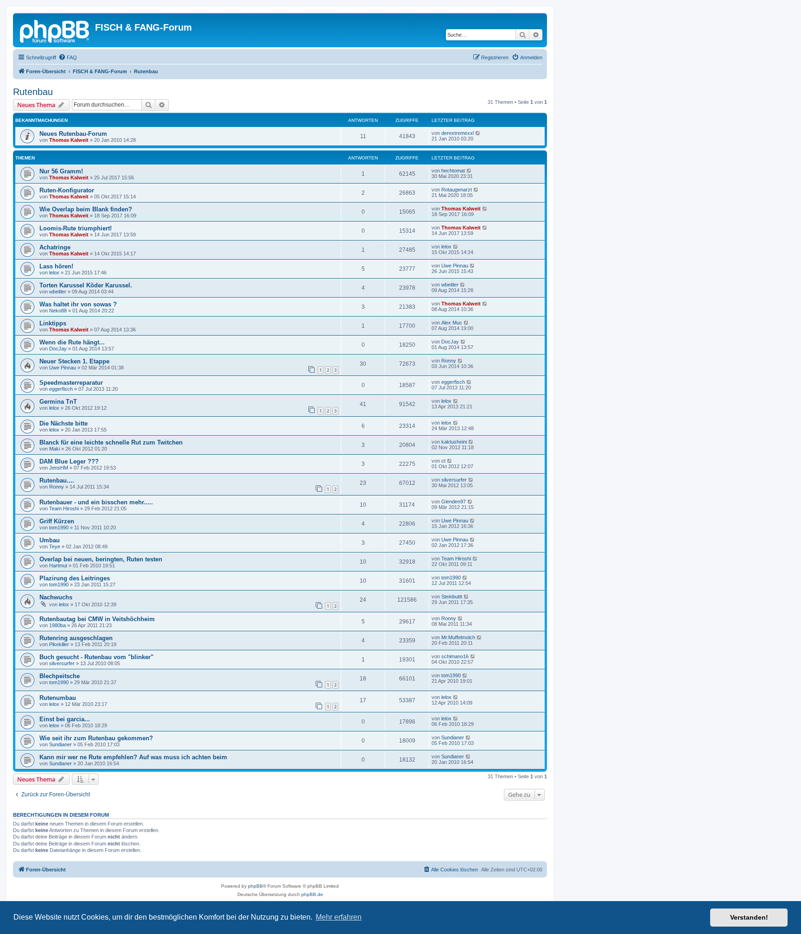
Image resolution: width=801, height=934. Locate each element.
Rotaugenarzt (456, 189)
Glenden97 (453, 501)
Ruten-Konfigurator (66, 190)
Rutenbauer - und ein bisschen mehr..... (96, 502)
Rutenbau (33, 92)
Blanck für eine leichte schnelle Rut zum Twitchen (111, 442)
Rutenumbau (57, 697)
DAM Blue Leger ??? (69, 461)
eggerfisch (61, 389)
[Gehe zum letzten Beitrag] (478, 133)
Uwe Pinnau (454, 265)
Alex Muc (451, 322)
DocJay (58, 348)
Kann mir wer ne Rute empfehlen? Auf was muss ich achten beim (133, 757)
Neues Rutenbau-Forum (73, 133)
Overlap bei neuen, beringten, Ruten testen (100, 559)
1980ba (57, 625)
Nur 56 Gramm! (61, 171)
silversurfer (454, 480)
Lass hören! (56, 266)
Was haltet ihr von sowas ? (78, 304)
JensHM (58, 467)
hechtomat (453, 170)
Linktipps (52, 323)
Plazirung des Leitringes (74, 578)
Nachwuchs (55, 597)
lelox (446, 246)
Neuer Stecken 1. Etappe (74, 361)
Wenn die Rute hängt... (72, 342)
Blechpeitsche (59, 676)
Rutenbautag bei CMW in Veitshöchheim (97, 619)
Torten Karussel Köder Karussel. (85, 285)
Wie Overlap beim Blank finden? (85, 209)
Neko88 (58, 310)
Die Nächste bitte (63, 423)
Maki (54, 448)
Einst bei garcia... (64, 719)
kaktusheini (454, 442)
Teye (54, 546)
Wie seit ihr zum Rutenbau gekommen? (96, 738)
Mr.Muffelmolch (458, 637)
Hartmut (58, 565)
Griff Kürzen (56, 521)
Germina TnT (58, 401)
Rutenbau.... (56, 480)
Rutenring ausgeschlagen (76, 638)
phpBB (255, 886)
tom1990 (59, 527)
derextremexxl (457, 133)
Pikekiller (59, 644)
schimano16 (455, 656)
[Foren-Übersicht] (55, 30)
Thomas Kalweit (69, 140)
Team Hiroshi (64, 508)
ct (443, 461)
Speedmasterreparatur (71, 382)
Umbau (49, 540)
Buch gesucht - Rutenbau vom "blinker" (96, 657)
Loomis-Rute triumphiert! (75, 228)
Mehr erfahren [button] (339, 917)
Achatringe (54, 247)
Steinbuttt (451, 596)
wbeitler (57, 291)
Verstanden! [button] (749, 917)
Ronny (448, 360)
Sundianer (60, 744)
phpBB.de (312, 894)
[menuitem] (67, 57)
